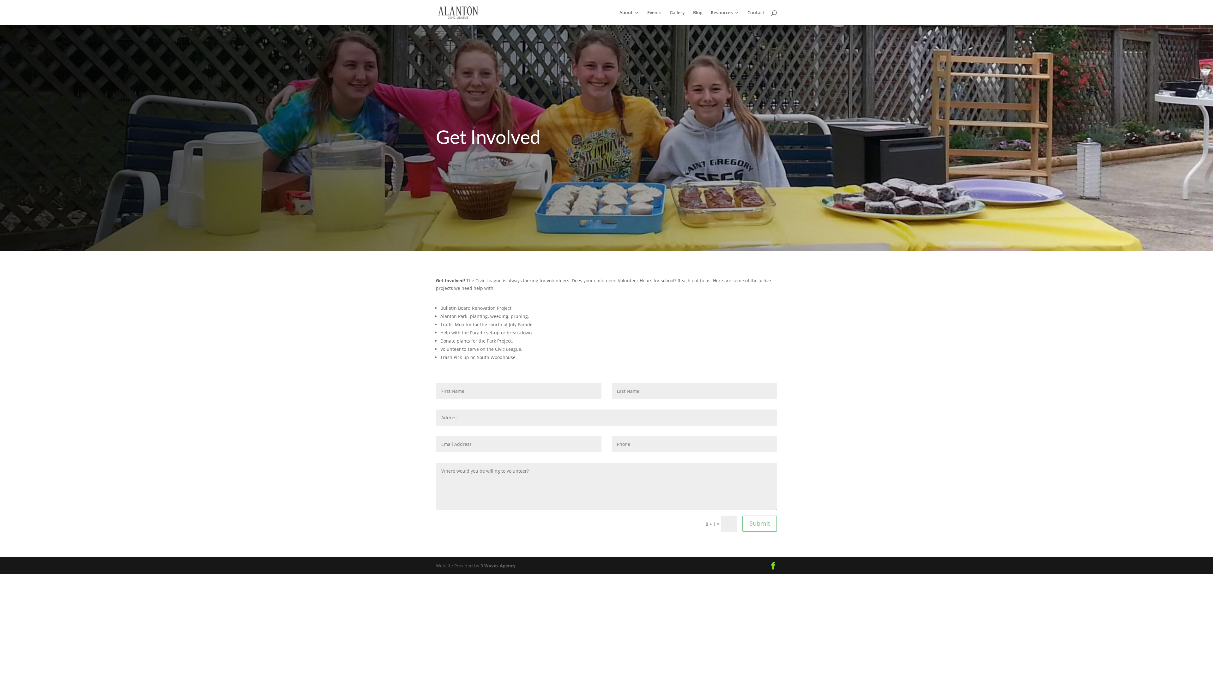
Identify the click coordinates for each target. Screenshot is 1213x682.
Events (654, 12)
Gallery (677, 12)
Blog (698, 12)
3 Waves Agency (498, 566)
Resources (722, 12)
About (626, 12)
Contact (755, 12)
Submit (759, 523)
